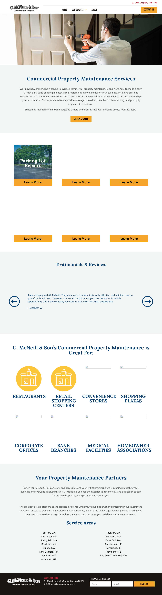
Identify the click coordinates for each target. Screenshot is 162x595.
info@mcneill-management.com (59, 584)
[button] (14, 301)
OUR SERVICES (78, 10)
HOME (64, 10)
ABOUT (94, 10)
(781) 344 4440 (51, 578)
